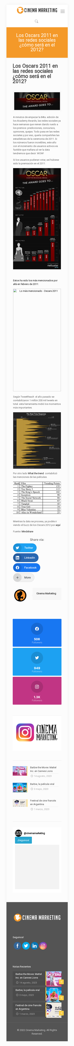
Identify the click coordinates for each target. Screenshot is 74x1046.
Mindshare (27, 531)
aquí (57, 525)
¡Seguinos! (23, 840)
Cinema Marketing (46, 593)
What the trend (36, 473)
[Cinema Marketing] (37, 10)
